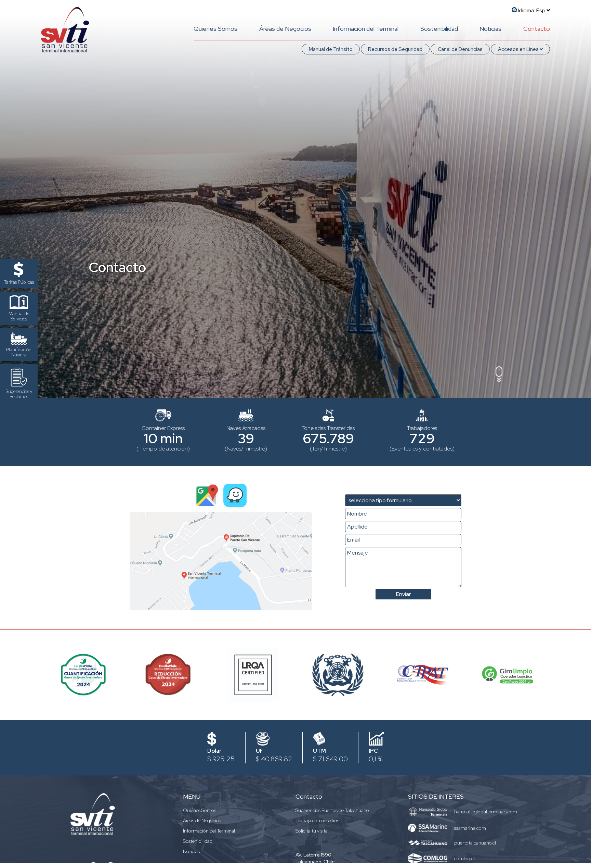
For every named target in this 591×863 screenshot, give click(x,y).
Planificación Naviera (18, 352)
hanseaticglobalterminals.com (485, 812)
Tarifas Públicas (19, 282)
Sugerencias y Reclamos (19, 394)
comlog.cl (464, 858)
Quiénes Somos (215, 29)
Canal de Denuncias (460, 49)
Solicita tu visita (312, 831)
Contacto (536, 29)
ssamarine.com (470, 828)
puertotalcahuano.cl (475, 843)
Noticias (490, 29)
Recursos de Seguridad (395, 49)
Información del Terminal (365, 29)
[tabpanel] (295, 199)
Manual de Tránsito (331, 49)
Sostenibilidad (439, 29)
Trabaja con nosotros (317, 820)
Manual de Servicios (19, 316)
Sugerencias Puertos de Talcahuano (332, 810)
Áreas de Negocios (285, 29)
